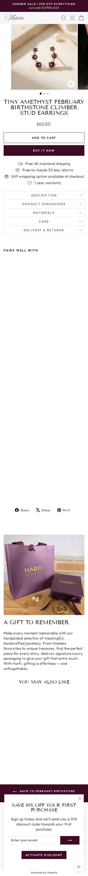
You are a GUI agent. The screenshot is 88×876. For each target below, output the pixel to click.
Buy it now (44, 150)
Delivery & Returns (44, 230)
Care (44, 221)
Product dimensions (44, 204)
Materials (44, 213)
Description (44, 195)
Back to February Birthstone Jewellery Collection (47, 793)
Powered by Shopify (44, 872)
